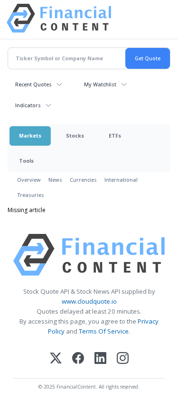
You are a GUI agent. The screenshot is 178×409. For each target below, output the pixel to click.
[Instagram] (122, 359)
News (55, 179)
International (121, 179)
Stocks (75, 135)
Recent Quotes (33, 84)
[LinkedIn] (100, 359)
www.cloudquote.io (89, 301)
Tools (26, 160)
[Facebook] (78, 359)
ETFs (115, 135)
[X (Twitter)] (56, 359)
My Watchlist (100, 84)
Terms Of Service (104, 331)
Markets (30, 135)
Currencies (83, 179)
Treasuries (30, 194)
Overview (29, 179)
